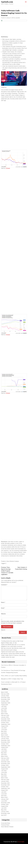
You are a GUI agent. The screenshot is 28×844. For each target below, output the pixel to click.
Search (3, 630)
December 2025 (5, 697)
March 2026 (4, 692)
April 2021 (4, 795)
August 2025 (4, 704)
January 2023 (5, 760)
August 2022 (4, 769)
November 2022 (5, 763)
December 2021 (5, 783)
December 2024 (5, 719)
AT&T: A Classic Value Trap (15, 679)
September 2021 (5, 788)
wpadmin (18, 17)
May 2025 (3, 710)
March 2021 (4, 797)
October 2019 (4, 804)
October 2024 (5, 722)
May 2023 (3, 753)
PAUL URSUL (5, 675)
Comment (4, 584)
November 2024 (5, 720)
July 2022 (3, 770)
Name (3, 602)
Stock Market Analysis (12, 561)
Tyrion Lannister (5, 682)
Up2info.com (7, 2)
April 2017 (4, 815)
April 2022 (4, 776)
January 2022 (5, 781)
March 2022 (4, 777)
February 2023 (5, 758)
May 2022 (3, 774)
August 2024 (4, 726)
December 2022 (5, 761)
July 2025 (3, 706)
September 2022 (5, 767)
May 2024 (4, 731)
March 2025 (4, 713)
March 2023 (4, 756)
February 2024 (5, 736)
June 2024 (4, 729)
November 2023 (5, 742)
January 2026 (5, 695)
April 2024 (4, 733)
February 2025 (5, 715)
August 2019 (4, 806)
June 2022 (4, 772)
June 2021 (4, 794)
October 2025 (5, 701)
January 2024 (5, 738)
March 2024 (4, 735)
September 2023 (5, 745)
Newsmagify (21, 841)
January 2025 (5, 717)
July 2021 (3, 792)
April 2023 (4, 754)
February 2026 (5, 694)
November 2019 (5, 802)
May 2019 (3, 810)
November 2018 (5, 813)
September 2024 (5, 724)
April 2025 (4, 711)
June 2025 (4, 708)
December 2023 (5, 740)
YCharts (8, 168)
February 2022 (5, 779)
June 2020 (4, 801)
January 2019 (5, 811)
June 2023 (4, 751)
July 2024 (4, 728)
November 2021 (5, 785)
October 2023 (5, 744)
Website (3, 613)
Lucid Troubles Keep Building (19, 675)
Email (3, 608)
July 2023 (3, 749)
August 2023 (4, 747)
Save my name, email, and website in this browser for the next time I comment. (12, 622)
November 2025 (5, 699)
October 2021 (4, 786)
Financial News (5, 825)
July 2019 (3, 808)
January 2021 (5, 799)
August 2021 (4, 790)
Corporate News (5, 823)
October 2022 (5, 765)
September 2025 (5, 703)
